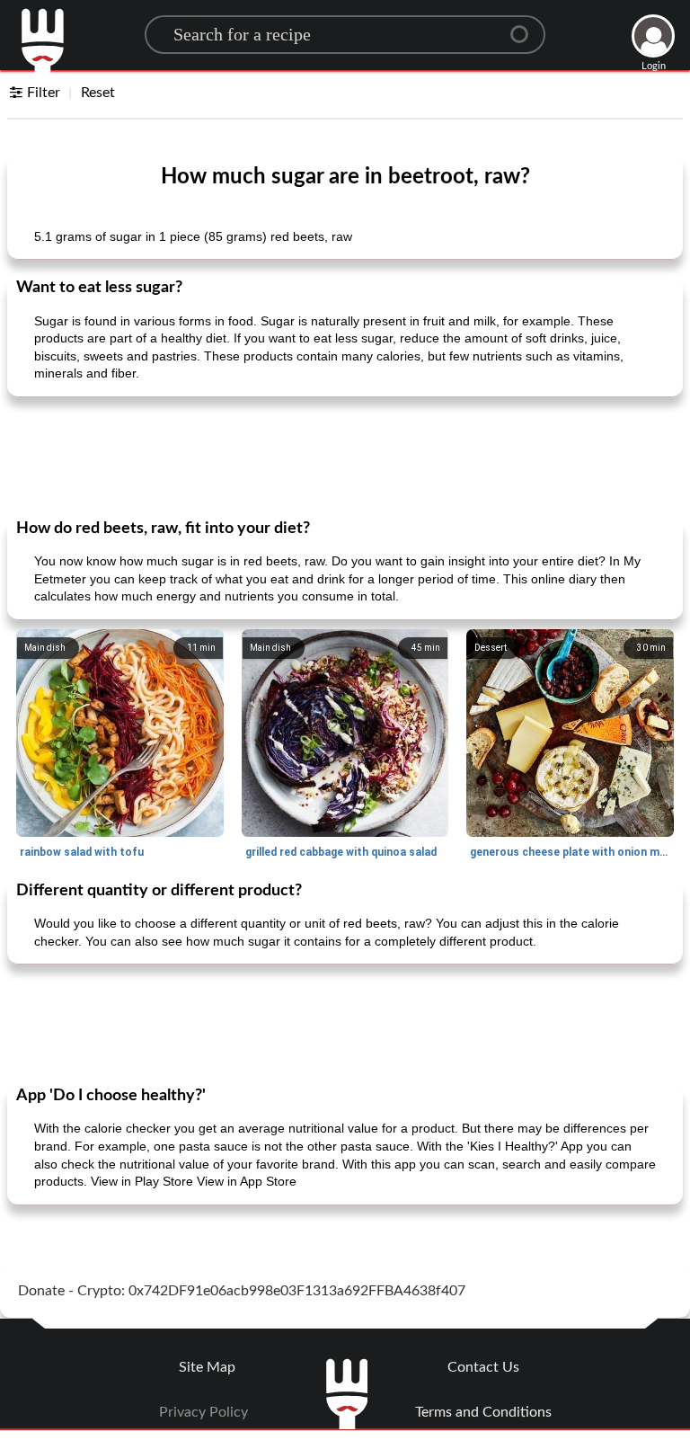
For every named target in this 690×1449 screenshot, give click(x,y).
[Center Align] (525, 26)
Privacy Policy (203, 1412)
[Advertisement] (345, 455)
